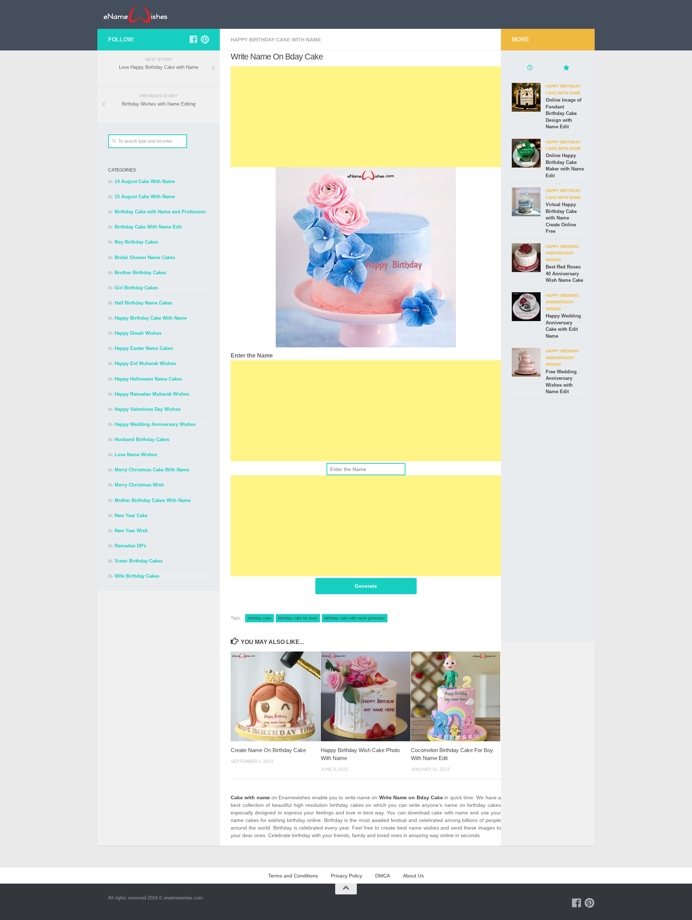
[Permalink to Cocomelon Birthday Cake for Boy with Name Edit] (456, 696)
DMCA (382, 876)
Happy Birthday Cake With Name (276, 40)
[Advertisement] (366, 116)
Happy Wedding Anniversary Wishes (155, 424)
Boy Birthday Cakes (136, 242)
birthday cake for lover (298, 618)
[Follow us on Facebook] (193, 39)
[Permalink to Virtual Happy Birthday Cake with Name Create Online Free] (526, 201)
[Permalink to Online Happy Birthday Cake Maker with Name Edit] (526, 153)
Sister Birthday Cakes (139, 561)
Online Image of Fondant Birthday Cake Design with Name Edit (563, 113)
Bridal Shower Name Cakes (145, 257)
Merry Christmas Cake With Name (152, 469)
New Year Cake (131, 515)
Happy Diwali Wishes (138, 333)
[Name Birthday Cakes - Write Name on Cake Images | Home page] (135, 14)
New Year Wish (131, 530)
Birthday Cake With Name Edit (148, 227)
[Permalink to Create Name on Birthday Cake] (275, 696)
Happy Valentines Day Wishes (148, 409)
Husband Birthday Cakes (142, 439)
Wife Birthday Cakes (137, 576)
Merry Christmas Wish (139, 485)
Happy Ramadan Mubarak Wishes (152, 394)
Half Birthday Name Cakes (143, 303)
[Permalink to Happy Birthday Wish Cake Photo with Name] (366, 696)
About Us (413, 876)
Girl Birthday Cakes (136, 287)
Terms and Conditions (293, 876)
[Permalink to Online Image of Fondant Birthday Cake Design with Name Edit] (526, 97)
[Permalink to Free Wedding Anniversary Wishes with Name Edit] (526, 362)
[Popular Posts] (566, 68)
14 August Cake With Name (145, 181)
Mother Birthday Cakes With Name (153, 500)
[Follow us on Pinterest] (204, 39)
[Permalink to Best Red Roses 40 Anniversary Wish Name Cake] (526, 257)
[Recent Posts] (530, 68)
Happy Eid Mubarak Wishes (145, 363)
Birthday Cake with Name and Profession (160, 211)
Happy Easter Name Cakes (144, 348)
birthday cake (259, 618)
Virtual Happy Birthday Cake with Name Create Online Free (561, 218)
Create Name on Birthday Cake (268, 750)
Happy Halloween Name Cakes (148, 379)
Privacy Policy (346, 876)
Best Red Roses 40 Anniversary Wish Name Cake (564, 273)
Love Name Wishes (136, 454)
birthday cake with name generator (354, 618)
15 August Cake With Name (145, 196)
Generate (366, 586)
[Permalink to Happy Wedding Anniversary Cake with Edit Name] (526, 306)
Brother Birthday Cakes (140, 272)
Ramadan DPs (130, 545)
